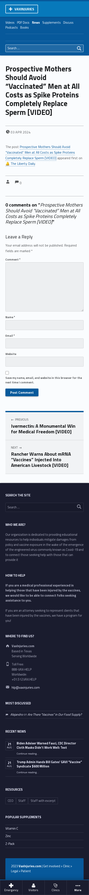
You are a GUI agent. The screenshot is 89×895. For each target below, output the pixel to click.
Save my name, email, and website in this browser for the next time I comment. (43, 380)
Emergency (11, 890)
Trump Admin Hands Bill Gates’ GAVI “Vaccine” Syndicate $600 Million (49, 764)
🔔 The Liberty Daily (20, 163)
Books (24, 27)
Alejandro (16, 714)
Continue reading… (27, 754)
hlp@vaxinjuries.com (26, 687)
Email (10, 335)
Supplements (51, 22)
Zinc (8, 836)
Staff (21, 800)
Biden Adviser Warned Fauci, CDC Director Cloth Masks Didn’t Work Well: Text (46, 745)
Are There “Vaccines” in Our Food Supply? (55, 714)
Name (10, 317)
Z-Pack (9, 843)
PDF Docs (23, 22)
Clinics (56, 890)
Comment (13, 259)
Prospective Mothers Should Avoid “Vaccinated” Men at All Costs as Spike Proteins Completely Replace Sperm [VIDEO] (40, 152)
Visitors (33, 890)
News (36, 22)
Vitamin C (11, 828)
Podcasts (11, 27)
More (77, 890)
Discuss (68, 22)
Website (10, 354)
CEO (10, 800)
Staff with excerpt (43, 800)
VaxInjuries (24, 9)
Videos (9, 22)
